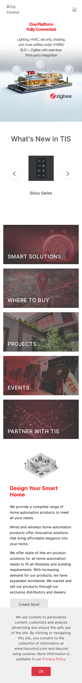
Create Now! (29, 604)
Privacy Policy (54, 659)
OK (41, 671)
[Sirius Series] (41, 168)
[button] (70, 70)
